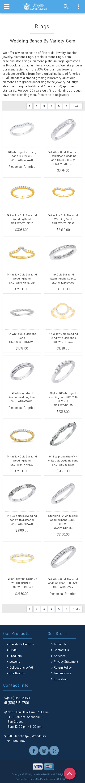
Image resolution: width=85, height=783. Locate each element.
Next (76, 106)
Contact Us (61, 650)
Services (60, 656)
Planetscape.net (48, 779)
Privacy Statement (66, 661)
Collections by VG (21, 667)
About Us (60, 644)
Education (61, 679)
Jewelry (14, 661)
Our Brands (17, 673)
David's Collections (22, 644)
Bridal (13, 650)
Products (15, 656)
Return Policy (63, 667)
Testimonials (62, 673)
